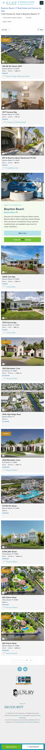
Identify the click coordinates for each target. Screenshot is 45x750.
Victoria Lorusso (27, 2)
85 (27, 660)
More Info (22, 233)
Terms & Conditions (33, 722)
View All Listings (22, 240)
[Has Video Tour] (35, 62)
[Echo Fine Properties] (12, 4)
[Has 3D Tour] (38, 62)
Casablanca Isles (12, 168)
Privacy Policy (19, 722)
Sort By (4, 30)
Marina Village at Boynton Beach (18, 76)
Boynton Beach (9, 212)
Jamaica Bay (10, 287)
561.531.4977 (13, 707)
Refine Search (11, 747)
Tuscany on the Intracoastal (16, 122)
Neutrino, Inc (17, 715)
